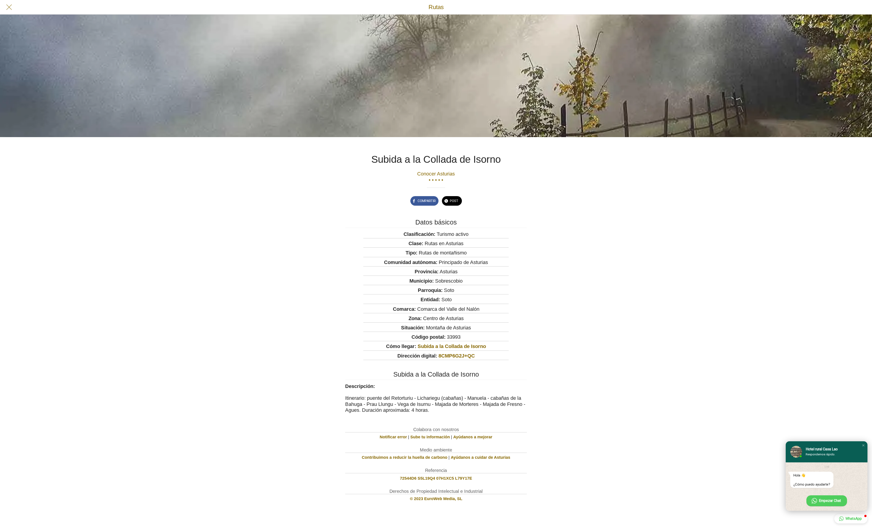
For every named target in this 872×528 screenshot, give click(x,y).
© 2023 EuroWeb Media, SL (436, 498)
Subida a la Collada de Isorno (452, 346)
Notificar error (393, 437)
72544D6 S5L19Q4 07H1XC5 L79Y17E (436, 478)
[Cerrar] (9, 7)
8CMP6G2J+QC (456, 356)
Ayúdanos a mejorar (472, 437)
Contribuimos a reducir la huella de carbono (404, 457)
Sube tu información (430, 437)
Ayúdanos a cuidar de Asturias (480, 457)
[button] (863, 445)
